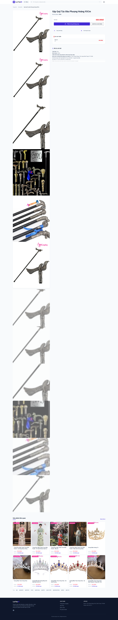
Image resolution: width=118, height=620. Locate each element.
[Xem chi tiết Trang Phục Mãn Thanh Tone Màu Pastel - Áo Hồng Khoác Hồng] (22, 535)
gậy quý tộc (21, 590)
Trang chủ (15, 7)
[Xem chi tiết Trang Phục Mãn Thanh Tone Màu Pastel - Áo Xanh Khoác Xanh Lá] (40, 535)
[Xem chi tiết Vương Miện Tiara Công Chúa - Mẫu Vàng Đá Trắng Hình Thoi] (96, 568)
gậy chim (43, 590)
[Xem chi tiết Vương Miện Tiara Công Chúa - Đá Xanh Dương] (59, 568)
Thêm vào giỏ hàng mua (73, 24)
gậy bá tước (27, 590)
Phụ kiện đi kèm (63, 609)
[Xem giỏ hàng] (104, 2)
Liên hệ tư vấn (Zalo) (97, 24)
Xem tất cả (102, 519)
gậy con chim (49, 590)
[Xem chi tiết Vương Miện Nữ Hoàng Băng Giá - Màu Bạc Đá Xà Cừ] (40, 568)
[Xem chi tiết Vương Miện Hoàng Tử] (96, 535)
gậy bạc (62, 590)
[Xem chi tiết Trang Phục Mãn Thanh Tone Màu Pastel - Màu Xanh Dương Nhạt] (77, 535)
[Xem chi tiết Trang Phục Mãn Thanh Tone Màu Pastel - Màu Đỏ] (59, 535)
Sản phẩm (20, 7)
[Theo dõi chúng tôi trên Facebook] (13, 610)
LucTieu (16, 602)
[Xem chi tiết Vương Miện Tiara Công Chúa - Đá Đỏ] (77, 568)
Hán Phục (62, 605)
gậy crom (67, 590)
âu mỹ (32, 590)
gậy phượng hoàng (56, 590)
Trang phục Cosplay (64, 603)
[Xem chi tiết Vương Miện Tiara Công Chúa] (22, 568)
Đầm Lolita (62, 607)
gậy (16, 590)
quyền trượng (37, 590)
